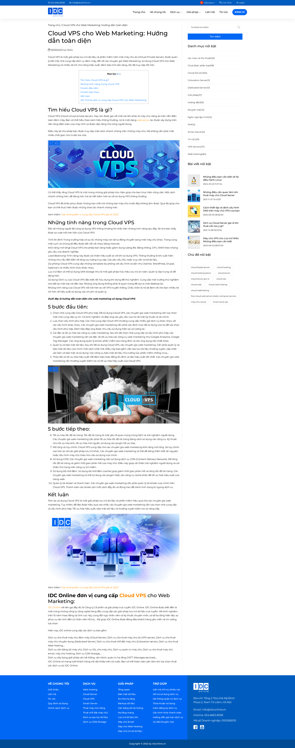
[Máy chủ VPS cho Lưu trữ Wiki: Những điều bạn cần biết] (194, 242)
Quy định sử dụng (58, 703)
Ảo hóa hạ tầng (126, 698)
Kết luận (85, 96)
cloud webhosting (200, 290)
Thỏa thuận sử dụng (164, 703)
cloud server (224, 273)
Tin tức (223, 12)
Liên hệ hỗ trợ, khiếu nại (166, 689)
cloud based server (200, 267)
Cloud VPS (132, 595)
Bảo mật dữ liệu (127, 694)
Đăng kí (240, 12)
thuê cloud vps (220, 302)
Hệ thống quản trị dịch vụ (167, 698)
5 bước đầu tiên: (89, 88)
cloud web (196, 284)
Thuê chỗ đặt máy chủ (95, 712)
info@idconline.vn (81, 2)
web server (143, 120)
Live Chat (227, 2)
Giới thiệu (53, 689)
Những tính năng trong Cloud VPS (100, 84)
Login (242, 2)
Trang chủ (139, 12)
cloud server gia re (200, 279)
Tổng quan (124, 689)
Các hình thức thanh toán (167, 712)
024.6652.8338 (58, 2)
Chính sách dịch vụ (58, 708)
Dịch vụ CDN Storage (94, 721)
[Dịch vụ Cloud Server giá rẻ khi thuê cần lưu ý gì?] (194, 227)
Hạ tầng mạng (126, 712)
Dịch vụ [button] (175, 12)
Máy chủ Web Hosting (130, 726)
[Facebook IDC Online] (196, 726)
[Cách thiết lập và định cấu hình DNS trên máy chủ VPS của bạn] (194, 211)
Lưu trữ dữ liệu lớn (128, 717)
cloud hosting (224, 267)
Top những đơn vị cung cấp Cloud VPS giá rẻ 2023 (89, 214)
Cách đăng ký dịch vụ (165, 708)
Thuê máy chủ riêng (94, 708)
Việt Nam (208, 3)
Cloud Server (90, 694)
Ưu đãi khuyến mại (163, 721)
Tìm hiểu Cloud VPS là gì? (95, 80)
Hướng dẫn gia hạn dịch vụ (168, 717)
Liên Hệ (210, 12)
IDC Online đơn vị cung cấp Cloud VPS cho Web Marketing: (114, 100)
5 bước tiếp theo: (90, 92)
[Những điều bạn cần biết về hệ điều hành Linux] (194, 180)
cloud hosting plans (201, 273)
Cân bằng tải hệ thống (130, 708)
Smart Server (90, 703)
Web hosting (90, 689)
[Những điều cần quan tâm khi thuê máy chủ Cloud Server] (194, 196)
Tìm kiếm (215, 36)
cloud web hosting (218, 284)
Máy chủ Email (126, 721)
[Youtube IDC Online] (203, 726)
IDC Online (54, 607)
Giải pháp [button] (193, 12)
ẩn (118, 74)
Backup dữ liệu (126, 703)
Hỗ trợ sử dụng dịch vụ (165, 694)
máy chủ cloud (198, 302)
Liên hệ (52, 694)
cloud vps (221, 279)
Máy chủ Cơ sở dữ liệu (130, 731)
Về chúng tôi (158, 12)
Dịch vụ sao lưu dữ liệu (95, 717)
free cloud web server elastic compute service (213, 296)
